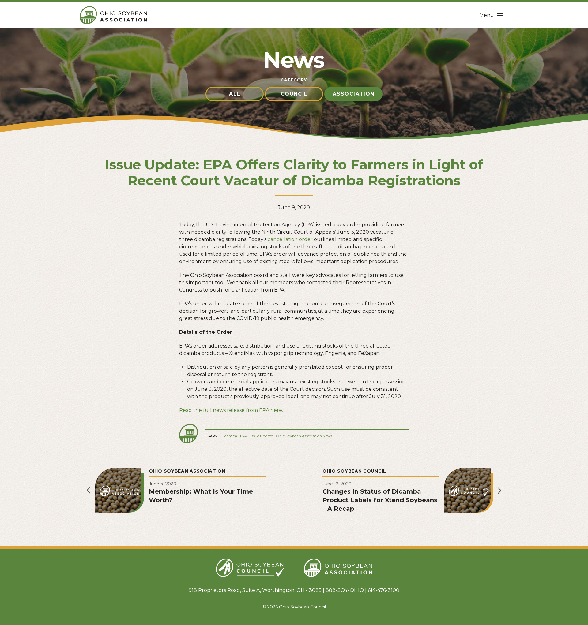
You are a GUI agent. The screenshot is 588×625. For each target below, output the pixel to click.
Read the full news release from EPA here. (231, 410)
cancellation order (290, 239)
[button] (491, 15)
